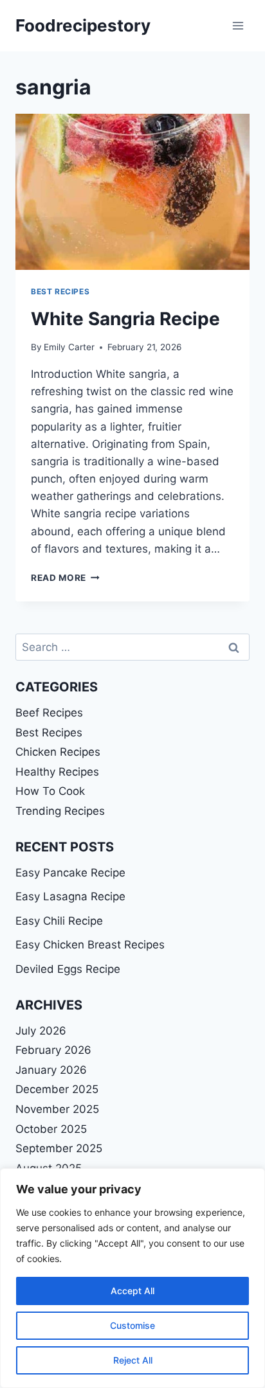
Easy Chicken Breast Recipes (90, 944)
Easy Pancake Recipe (70, 872)
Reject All (132, 1360)
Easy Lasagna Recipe (70, 896)
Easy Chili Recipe (59, 920)
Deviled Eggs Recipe (67, 969)
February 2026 (53, 1050)
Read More (65, 578)
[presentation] (132, 192)
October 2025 (51, 1129)
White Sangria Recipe (125, 319)
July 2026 (40, 1030)
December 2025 (56, 1089)
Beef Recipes (49, 712)
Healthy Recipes (57, 771)
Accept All (132, 1290)
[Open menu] (238, 25)
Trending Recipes (60, 811)
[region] (132, 1278)
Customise (132, 1325)
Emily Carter (69, 347)
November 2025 (57, 1109)
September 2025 (58, 1148)
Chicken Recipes (57, 751)
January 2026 (51, 1069)
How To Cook (50, 791)
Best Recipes (60, 291)
